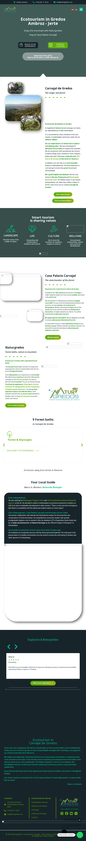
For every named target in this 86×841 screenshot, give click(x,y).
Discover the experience (20, 450)
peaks (15, 389)
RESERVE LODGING (60, 45)
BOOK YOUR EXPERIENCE (30, 45)
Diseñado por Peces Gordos (43, 836)
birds (23, 387)
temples (8, 389)
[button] (81, 9)
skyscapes (28, 384)
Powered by (69, 837)
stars (23, 389)
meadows (35, 387)
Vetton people (22, 379)
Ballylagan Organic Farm (33, 500)
